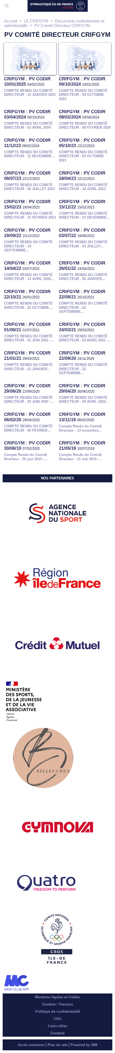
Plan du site (57, 1045)
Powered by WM (84, 1045)
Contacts (57, 1033)
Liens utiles (57, 1026)
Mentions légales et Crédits (57, 997)
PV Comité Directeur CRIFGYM (62, 25)
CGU (57, 1019)
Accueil (10, 21)
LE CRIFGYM (36, 21)
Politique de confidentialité (57, 1011)
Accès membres (31, 1045)
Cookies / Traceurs (57, 1004)
